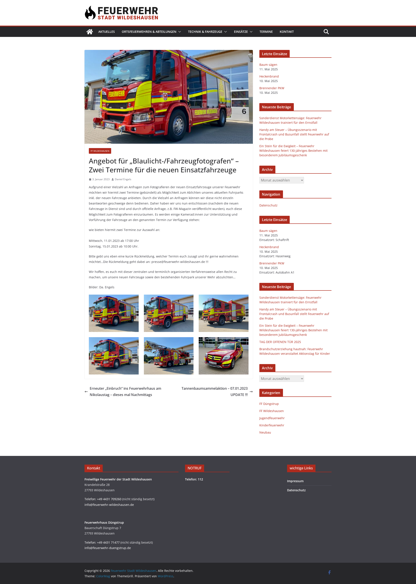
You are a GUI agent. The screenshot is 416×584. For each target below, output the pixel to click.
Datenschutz (268, 205)
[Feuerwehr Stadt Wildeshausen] (89, 31)
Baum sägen (268, 65)
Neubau (265, 432)
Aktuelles (106, 32)
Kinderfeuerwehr (271, 425)
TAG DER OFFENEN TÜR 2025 (280, 342)
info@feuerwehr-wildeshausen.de (109, 505)
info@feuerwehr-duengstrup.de (107, 548)
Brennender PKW (271, 88)
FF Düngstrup (269, 404)
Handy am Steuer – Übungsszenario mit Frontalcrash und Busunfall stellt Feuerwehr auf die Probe (294, 134)
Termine (266, 32)
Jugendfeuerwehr (272, 418)
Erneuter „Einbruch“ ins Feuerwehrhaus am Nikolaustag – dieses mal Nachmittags (125, 391)
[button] (178, 32)
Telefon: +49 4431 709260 (102, 499)
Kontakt (287, 32)
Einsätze (241, 32)
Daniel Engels (123, 179)
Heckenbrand (269, 76)
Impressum (295, 481)
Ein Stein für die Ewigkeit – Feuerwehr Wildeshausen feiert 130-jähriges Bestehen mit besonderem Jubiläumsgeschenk (293, 150)
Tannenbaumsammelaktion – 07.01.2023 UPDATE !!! (215, 391)
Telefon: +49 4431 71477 (102, 542)
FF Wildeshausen (100, 150)
